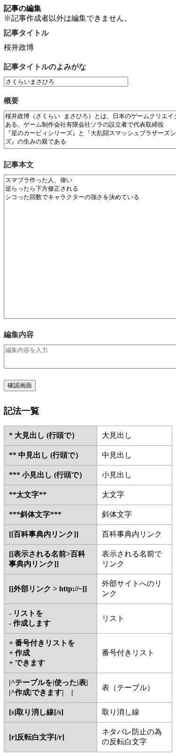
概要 (11, 101)
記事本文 (19, 165)
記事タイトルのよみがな (45, 67)
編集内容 (19, 334)
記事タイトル (26, 33)
